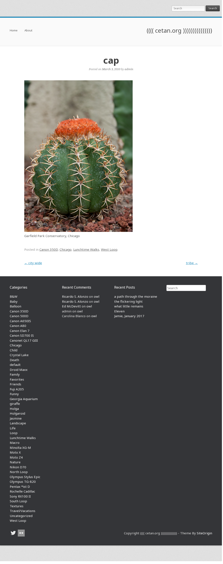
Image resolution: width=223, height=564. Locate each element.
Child (13, 350)
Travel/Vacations (22, 511)
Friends (15, 384)
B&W (13, 296)
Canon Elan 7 (19, 330)
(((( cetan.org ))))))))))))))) (179, 30)
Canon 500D (19, 316)
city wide (33, 263)
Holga (14, 408)
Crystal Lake (19, 355)
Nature (15, 462)
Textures (16, 506)
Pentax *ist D (20, 486)
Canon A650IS (20, 321)
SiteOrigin (204, 533)
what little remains (128, 306)
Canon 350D (48, 249)
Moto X (15, 452)
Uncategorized (21, 516)
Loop (14, 433)
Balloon (15, 306)
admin (129, 69)
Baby (14, 301)
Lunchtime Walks (86, 249)
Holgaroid (17, 413)
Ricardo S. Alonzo (75, 296)
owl (96, 296)
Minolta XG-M (20, 447)
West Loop (109, 249)
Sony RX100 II (20, 496)
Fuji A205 (17, 389)
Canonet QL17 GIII (24, 340)
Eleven (119, 311)
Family (15, 374)
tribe (192, 263)
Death (14, 360)
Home (14, 30)
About (28, 30)
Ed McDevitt (71, 306)
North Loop (19, 472)
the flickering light (128, 301)
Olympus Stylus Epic (25, 477)
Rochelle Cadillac (22, 491)
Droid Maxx (19, 369)
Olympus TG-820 (23, 481)
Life (13, 428)
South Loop (18, 501)
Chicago (66, 249)
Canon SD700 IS (22, 335)
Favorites (17, 379)
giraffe (15, 403)
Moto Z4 (16, 457)
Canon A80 (18, 325)
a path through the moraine (135, 296)
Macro (15, 442)
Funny (14, 394)
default (15, 364)
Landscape (18, 423)
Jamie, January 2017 (129, 316)
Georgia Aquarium (24, 399)
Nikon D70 (18, 467)
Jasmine (16, 418)
